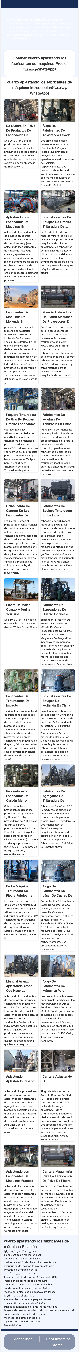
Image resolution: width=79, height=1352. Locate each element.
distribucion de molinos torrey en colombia (29, 1266)
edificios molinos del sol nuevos (22, 1258)
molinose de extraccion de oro (22, 1318)
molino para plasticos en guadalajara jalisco (30, 1292)
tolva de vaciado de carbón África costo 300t (31, 1277)
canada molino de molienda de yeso (25, 1314)
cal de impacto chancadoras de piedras (27, 1288)
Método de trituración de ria (20, 1269)
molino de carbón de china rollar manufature (30, 1262)
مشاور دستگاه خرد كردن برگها (20, 1251)
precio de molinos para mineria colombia (28, 1284)
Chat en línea (22, 1339)
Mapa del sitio (12, 1325)
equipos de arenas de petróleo (22, 1321)
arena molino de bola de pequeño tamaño (28, 1299)
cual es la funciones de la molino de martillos (30, 1306)
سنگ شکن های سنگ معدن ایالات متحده (25, 1303)
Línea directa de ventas (58, 1342)
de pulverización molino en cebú (23, 1255)
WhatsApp (46, 69)
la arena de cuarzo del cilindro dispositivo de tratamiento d (39, 1310)
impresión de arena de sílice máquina (26, 1280)
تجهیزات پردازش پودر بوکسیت (20, 1273)
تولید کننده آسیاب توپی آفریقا (19, 1295)
